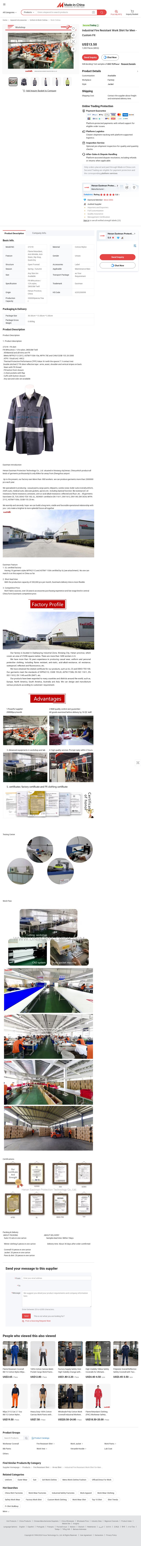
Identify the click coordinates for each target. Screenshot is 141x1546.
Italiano (72, 1527)
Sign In (86, 220)
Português (40, 1527)
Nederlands (91, 1527)
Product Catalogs (41, 1438)
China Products (25, 1521)
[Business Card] (135, 245)
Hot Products (11, 1521)
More (5, 1511)
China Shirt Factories (14, 1493)
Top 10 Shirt (97, 1499)
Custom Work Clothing (57, 1499)
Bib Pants (7, 1448)
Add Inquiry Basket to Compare (41, 90)
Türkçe (57, 1529)
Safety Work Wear (12, 1499)
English (22, 1527)
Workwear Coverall (11, 1443)
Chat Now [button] (112, 57)
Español (31, 1527)
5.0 (109, 237)
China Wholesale (67, 1521)
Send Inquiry (90, 57)
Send (26, 1316)
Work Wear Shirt (79, 1499)
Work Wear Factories (37, 1493)
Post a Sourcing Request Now (36, 1320)
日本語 (116, 1527)
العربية (101, 1527)
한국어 (108, 1527)
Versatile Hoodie (77, 1448)
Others (6, 1453)
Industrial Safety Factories (63, 1493)
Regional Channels (111, 1521)
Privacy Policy (111, 1535)
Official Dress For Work (101, 1479)
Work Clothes (55, 20)
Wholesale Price (83, 1521)
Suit (34, 1479)
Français (50, 1527)
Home (5, 20)
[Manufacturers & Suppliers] (70, 4)
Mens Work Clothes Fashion (74, 1479)
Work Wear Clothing (105, 1493)
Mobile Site (66, 1523)
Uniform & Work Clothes (39, 20)
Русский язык (62, 1527)
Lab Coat (108, 1448)
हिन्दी (123, 1527)
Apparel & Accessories (18, 20)
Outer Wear (22, 1479)
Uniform (8, 1479)
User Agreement (86, 1535)
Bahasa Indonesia (79, 1529)
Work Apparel (86, 1493)
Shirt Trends (113, 1499)
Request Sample (128, 64)
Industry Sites (97, 1521)
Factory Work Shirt (34, 1499)
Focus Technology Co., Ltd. (52, 1535)
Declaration (99, 1535)
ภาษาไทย (131, 1527)
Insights (76, 1523)
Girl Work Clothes (49, 1479)
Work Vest (41, 1448)
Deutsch (81, 1527)
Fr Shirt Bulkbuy (11, 1506)
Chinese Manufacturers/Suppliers (46, 1521)
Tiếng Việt (66, 1529)
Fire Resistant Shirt (45, 1443)
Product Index (126, 1521)
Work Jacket (75, 1443)
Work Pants (109, 1443)
